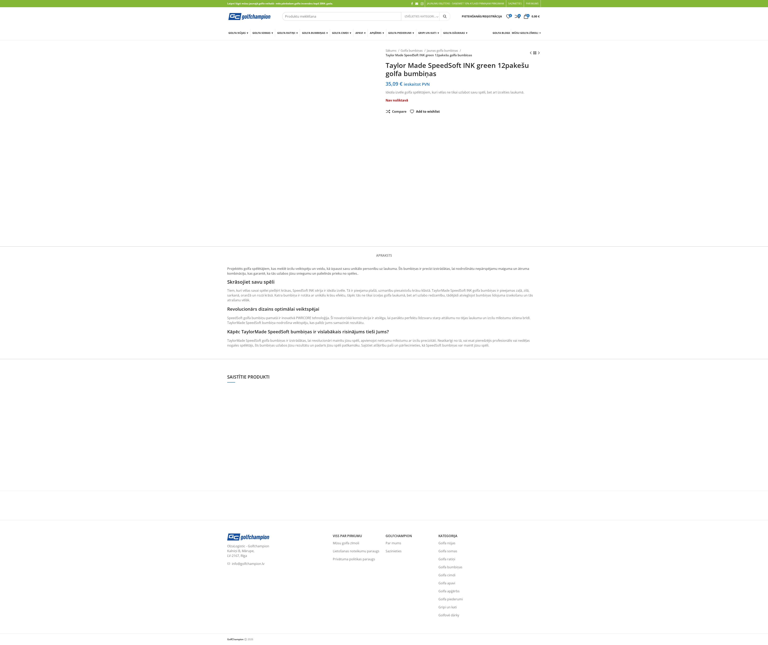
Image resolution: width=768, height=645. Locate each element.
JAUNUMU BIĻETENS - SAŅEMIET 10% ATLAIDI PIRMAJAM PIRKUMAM (465, 3)
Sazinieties (394, 551)
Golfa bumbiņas (313, 33)
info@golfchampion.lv (248, 564)
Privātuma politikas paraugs (354, 559)
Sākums (391, 50)
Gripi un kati (427, 33)
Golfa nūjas (237, 33)
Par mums (393, 543)
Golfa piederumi (399, 33)
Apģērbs (375, 33)
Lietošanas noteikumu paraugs (356, 551)
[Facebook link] (412, 3)
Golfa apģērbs (449, 591)
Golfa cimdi (340, 33)
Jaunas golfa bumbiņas (443, 50)
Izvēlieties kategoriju (421, 16)
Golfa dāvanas (454, 33)
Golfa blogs (501, 33)
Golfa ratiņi (286, 33)
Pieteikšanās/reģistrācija (482, 16)
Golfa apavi (446, 583)
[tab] (384, 253)
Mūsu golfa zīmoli (525, 33)
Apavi (359, 33)
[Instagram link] (422, 3)
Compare (399, 111)
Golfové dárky (448, 615)
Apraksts (384, 255)
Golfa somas (261, 33)
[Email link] (416, 4)
